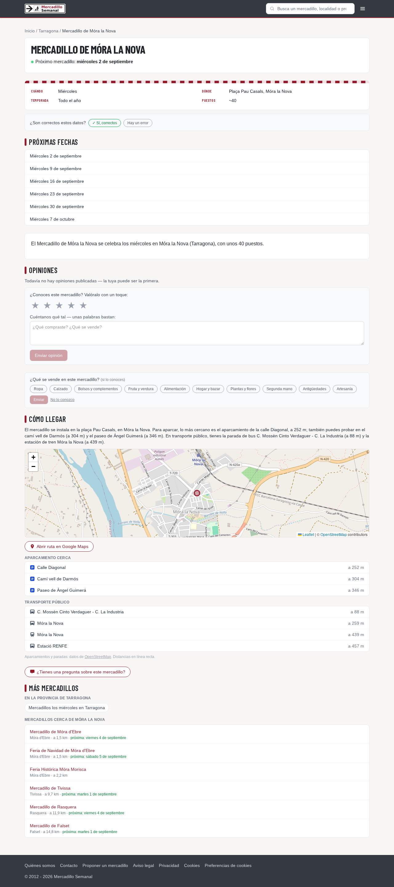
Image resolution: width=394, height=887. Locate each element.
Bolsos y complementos (98, 389)
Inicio (30, 30)
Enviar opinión (48, 355)
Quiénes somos (40, 865)
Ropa (38, 389)
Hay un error (137, 123)
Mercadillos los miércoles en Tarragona (67, 707)
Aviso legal (143, 865)
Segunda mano (279, 389)
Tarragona (48, 30)
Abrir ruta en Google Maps (62, 546)
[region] (197, 493)
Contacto (69, 865)
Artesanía (345, 389)
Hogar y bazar (208, 389)
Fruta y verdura (141, 389)
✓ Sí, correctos (104, 123)
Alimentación (175, 389)
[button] (33, 457)
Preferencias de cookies (228, 865)
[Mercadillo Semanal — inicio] (45, 9)
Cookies (192, 865)
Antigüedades (314, 389)
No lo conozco (62, 400)
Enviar (39, 400)
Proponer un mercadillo (105, 865)
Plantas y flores (243, 389)
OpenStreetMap (333, 534)
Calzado (61, 389)
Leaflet (308, 534)
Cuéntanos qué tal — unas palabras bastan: (73, 316)
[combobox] (310, 8)
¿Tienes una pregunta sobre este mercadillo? (81, 671)
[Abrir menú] (362, 8)
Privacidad (169, 865)
